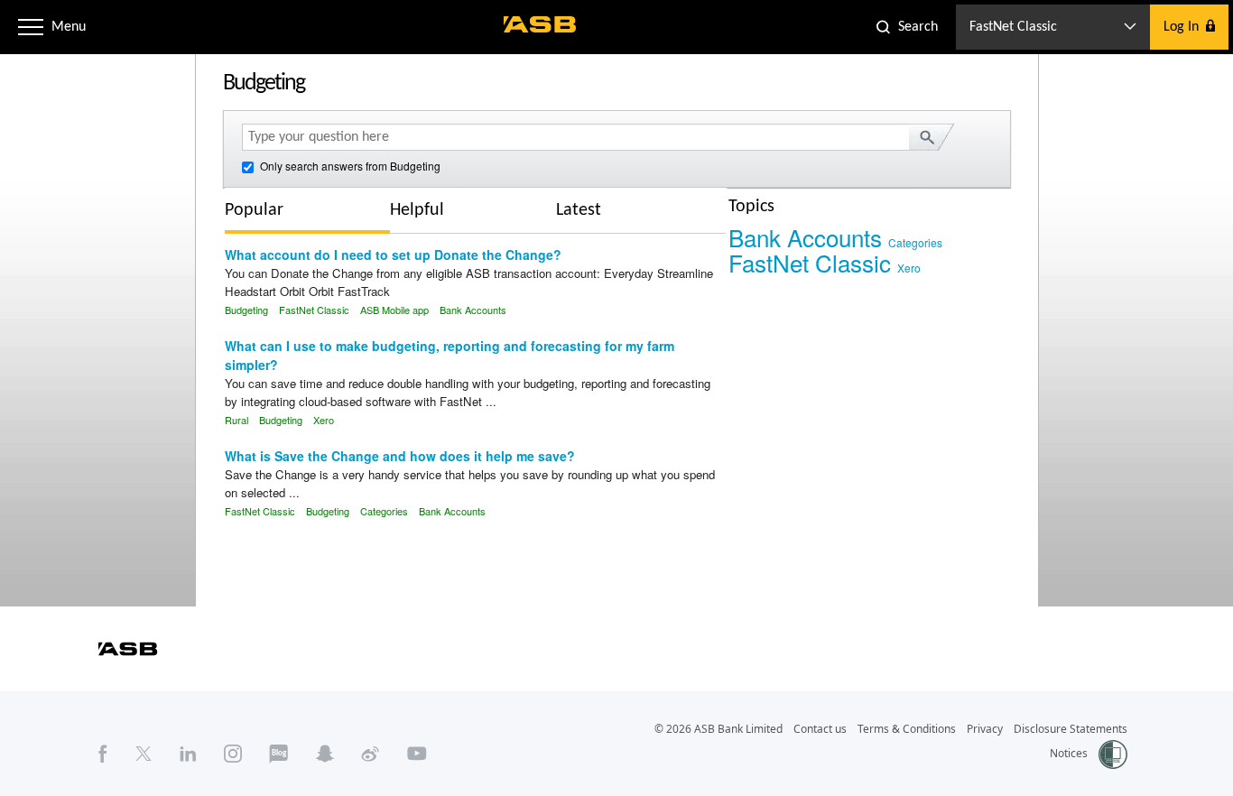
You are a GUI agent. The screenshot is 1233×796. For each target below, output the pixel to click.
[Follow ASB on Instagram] (233, 753)
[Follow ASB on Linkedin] (188, 753)
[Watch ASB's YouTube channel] (417, 753)
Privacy (985, 728)
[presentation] (268, 210)
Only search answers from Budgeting (348, 165)
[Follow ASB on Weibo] (370, 753)
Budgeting (246, 309)
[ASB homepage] (540, 24)
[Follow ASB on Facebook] (102, 753)
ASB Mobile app (394, 309)
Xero (323, 419)
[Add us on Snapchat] (325, 753)
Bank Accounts (473, 309)
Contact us (820, 728)
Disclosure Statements (1070, 728)
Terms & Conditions (907, 728)
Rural (236, 419)
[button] (30, 27)
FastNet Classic (314, 309)
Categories (384, 511)
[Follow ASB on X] (143, 753)
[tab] (307, 212)
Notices (1069, 753)
